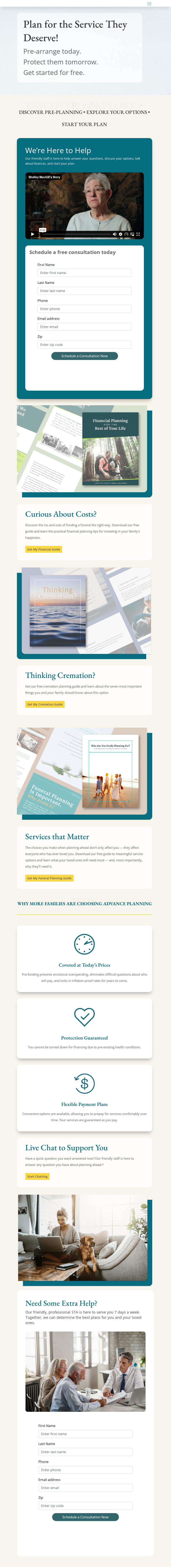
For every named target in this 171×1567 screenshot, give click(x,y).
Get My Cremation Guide (45, 704)
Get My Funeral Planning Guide (49, 878)
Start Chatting (37, 1176)
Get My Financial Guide (43, 549)
